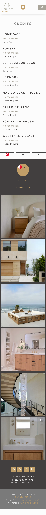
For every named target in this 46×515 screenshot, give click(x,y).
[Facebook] (32, 469)
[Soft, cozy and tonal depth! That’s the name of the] (23, 216)
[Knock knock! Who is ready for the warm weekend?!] (23, 260)
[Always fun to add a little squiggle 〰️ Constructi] (23, 349)
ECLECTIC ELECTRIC (30, 500)
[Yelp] (19, 469)
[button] (23, 7)
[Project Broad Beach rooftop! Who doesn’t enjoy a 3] (23, 305)
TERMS (28, 497)
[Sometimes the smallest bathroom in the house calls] (23, 438)
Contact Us (23, 187)
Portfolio (23, 180)
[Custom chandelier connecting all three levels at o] (23, 394)
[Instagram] (26, 469)
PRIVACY (19, 497)
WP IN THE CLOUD (29, 503)
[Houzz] (13, 469)
